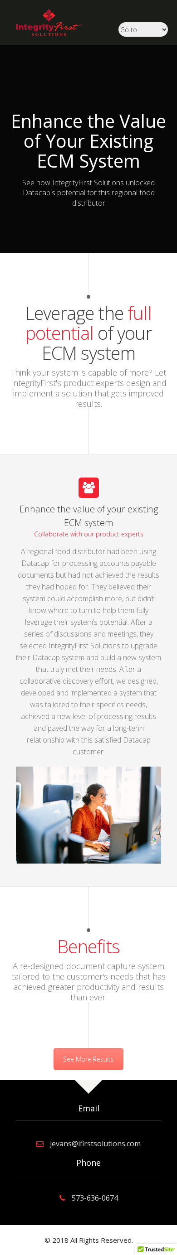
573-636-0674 (95, 1198)
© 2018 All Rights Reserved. (88, 1240)
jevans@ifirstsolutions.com (95, 1144)
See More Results (88, 1059)
